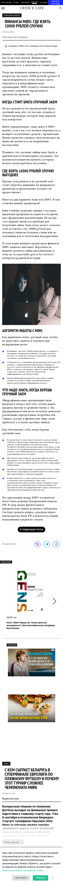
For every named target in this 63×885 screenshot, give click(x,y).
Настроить (21, 878)
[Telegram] (47, 544)
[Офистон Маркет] (34, 2)
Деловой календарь (55, 2)
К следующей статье (31, 529)
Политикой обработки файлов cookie (22, 870)
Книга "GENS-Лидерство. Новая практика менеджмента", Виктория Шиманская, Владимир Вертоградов (31, 625)
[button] (54, 601)
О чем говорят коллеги (12, 15)
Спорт (6, 763)
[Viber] (37, 544)
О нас (16, 2)
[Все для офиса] (43, 2)
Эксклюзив (6, 2)
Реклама (25, 2)
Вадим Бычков (10, 798)
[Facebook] (56, 544)
